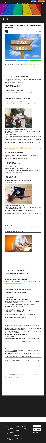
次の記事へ (39, 393)
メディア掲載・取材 (10, 439)
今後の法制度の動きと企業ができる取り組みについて (13, 283)
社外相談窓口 (26, 426)
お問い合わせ (42, 1)
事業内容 (28, 3)
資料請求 (34, 1)
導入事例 (33, 3)
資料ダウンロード (18, 431)
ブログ (37, 3)
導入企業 (8, 438)
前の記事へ (7, 393)
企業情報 (17, 430)
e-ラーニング (26, 424)
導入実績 (7, 436)
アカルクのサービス (10, 430)
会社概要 (18, 3)
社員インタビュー (19, 438)
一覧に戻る (23, 391)
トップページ (8, 424)
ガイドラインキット (27, 428)
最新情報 (23, 3)
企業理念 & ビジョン (19, 429)
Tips (6, 30)
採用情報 (42, 3)
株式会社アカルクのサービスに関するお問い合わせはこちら (14, 368)
